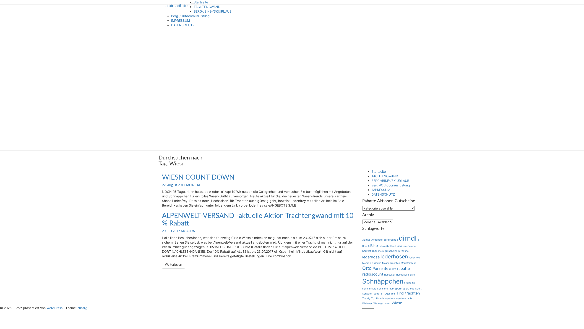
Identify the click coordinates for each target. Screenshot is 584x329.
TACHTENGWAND (207, 7)
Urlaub (380, 298)
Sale (412, 274)
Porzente (380, 268)
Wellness (367, 303)
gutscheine (391, 250)
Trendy (366, 298)
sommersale (369, 288)
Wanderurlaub (404, 298)
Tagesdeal (389, 293)
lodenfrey (414, 257)
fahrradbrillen (386, 246)
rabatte (403, 268)
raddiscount (372, 274)
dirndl (408, 238)
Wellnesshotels (382, 303)
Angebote (377, 239)
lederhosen (394, 256)
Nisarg (82, 308)
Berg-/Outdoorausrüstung (190, 16)
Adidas (366, 239)
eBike (373, 245)
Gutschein (378, 250)
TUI (373, 298)
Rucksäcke (402, 274)
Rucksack (389, 274)
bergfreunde (390, 239)
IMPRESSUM (180, 20)
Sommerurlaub (385, 288)
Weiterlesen (175, 264)
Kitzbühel (403, 250)
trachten (412, 293)
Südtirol (378, 293)
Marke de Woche (371, 263)
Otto (367, 268)
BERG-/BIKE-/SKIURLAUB (213, 11)
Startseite (201, 2)
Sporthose (408, 288)
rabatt (392, 269)
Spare (398, 288)
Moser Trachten (391, 263)
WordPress (55, 308)
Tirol (400, 293)
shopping (409, 282)
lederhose (371, 257)
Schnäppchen (382, 281)
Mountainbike (408, 263)
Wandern (390, 298)
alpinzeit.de (176, 5)
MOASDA (193, 185)
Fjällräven (401, 246)
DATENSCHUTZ (183, 25)
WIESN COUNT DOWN (198, 177)
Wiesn (397, 303)
